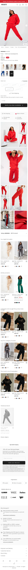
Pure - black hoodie (18, 331)
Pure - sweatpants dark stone (18, 261)
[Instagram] (17, 561)
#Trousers (5, 483)
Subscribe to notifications (9, 515)
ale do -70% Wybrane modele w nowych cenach (14, 1)
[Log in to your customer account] (20, 4)
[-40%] (20, 284)
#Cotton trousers (17, 483)
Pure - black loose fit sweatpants (5, 332)
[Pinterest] (10, 561)
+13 (11, 73)
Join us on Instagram (8, 542)
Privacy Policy (21, 469)
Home (2, 47)
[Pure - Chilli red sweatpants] (23, 128)
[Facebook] (3, 561)
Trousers (11, 47)
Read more (5, 535)
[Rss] (24, 561)
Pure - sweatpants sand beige (5, 261)
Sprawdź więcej (14, 444)
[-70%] (7, 417)
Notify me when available (13, 105)
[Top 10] (7, 321)
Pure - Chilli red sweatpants (4, 428)
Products (7, 47)
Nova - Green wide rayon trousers (18, 295)
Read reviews (6, 529)
